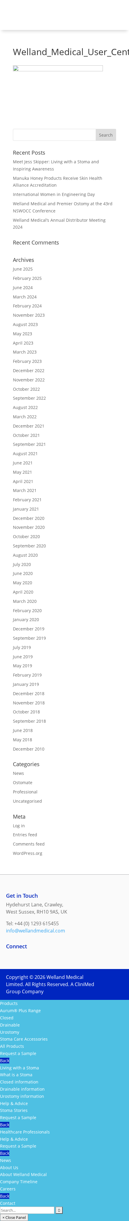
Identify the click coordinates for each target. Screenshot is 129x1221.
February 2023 (27, 361)
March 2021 (25, 490)
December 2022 (28, 370)
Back (4, 1060)
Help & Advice (14, 1103)
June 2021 (23, 463)
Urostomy (9, 1032)
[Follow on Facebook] (11, 957)
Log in (19, 825)
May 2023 (22, 333)
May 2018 (22, 739)
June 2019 (23, 656)
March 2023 (25, 352)
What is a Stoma (16, 1074)
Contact (7, 1203)
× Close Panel (14, 1217)
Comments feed (29, 844)
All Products (12, 1046)
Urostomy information (22, 1096)
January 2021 (26, 509)
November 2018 (29, 703)
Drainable (10, 1025)
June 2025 (23, 269)
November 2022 (29, 380)
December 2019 (28, 629)
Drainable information (22, 1089)
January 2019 (26, 684)
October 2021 (26, 435)
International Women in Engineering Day (54, 194)
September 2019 (29, 638)
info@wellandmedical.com (35, 930)
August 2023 (25, 324)
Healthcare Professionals (25, 1132)
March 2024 (25, 297)
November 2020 (29, 527)
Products (9, 1003)
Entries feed (25, 834)
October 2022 (26, 389)
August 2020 (25, 555)
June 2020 (23, 573)
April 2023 (23, 343)
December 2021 (28, 426)
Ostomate (22, 782)
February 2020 (27, 610)
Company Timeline (19, 1181)
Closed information (19, 1082)
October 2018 (26, 712)
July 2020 (22, 564)
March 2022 (25, 416)
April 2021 (23, 481)
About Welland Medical (23, 1174)
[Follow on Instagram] (35, 957)
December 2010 (28, 749)
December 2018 (28, 693)
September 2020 (29, 546)
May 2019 (22, 665)
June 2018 (23, 730)
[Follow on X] (47, 957)
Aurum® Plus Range (20, 1010)
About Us (9, 1167)
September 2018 (29, 721)
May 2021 (22, 472)
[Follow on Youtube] (59, 957)
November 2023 (29, 315)
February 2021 (27, 499)
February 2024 (27, 306)
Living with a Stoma (19, 1068)
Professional (25, 792)
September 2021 (29, 444)
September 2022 (29, 398)
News (18, 773)
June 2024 (23, 287)
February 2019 (27, 675)
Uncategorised (27, 801)
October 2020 (26, 536)
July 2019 (22, 647)
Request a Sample (18, 1053)
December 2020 (28, 518)
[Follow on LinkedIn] (23, 957)
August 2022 (25, 407)
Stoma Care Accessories (24, 1039)
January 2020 (26, 619)
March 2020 (25, 601)
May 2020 (22, 582)
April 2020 (23, 592)
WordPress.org (27, 853)
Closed (7, 1018)
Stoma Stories (14, 1110)
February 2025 (27, 278)
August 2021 (25, 453)
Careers (8, 1189)
